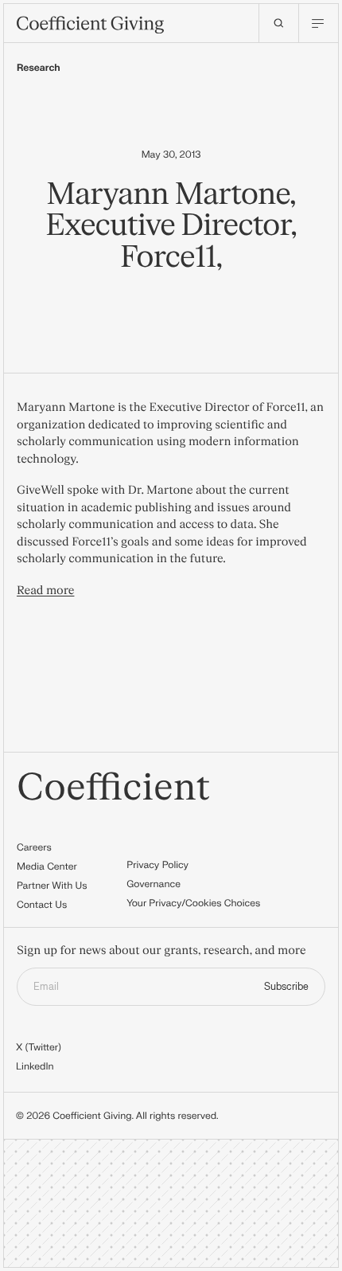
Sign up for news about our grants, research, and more (161, 951)
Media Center (47, 866)
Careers (34, 847)
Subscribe (286, 986)
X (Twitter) (38, 1047)
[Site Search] (278, 23)
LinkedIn (35, 1066)
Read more (45, 590)
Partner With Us (52, 885)
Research (38, 67)
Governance (153, 884)
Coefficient (113, 788)
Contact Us (42, 904)
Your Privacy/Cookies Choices (193, 903)
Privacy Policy (157, 864)
